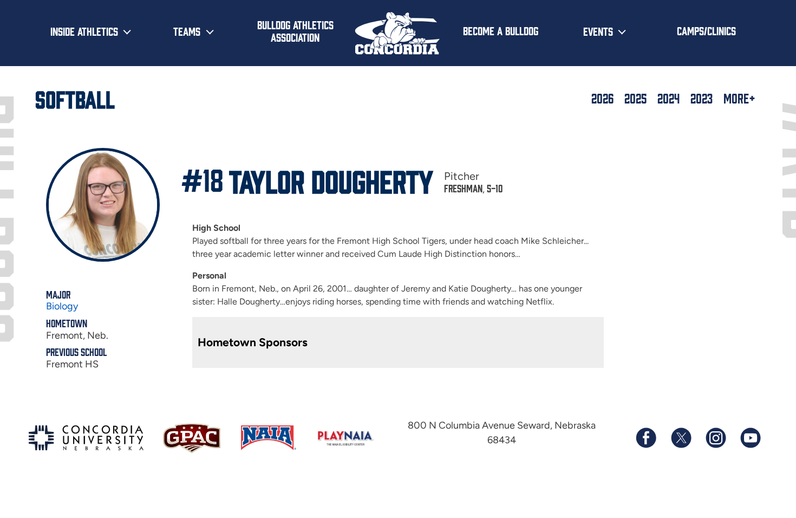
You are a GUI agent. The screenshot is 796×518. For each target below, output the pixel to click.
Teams (186, 31)
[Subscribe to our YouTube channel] (750, 437)
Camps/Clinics (706, 30)
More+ (739, 98)
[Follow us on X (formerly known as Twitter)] (680, 437)
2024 (668, 98)
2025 (635, 98)
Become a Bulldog (500, 30)
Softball (75, 98)
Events (598, 31)
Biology (62, 306)
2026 (602, 98)
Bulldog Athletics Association (295, 30)
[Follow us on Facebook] (646, 437)
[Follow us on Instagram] (715, 437)
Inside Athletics (84, 31)
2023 (701, 98)
